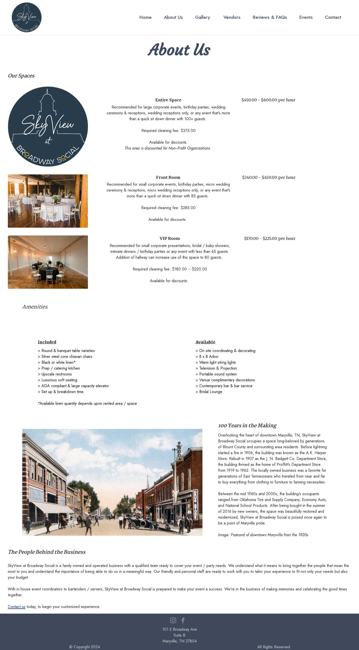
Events (306, 17)
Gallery (202, 17)
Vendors (231, 17)
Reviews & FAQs (270, 17)
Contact (333, 17)
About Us (173, 17)
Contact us (16, 606)
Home (145, 17)
